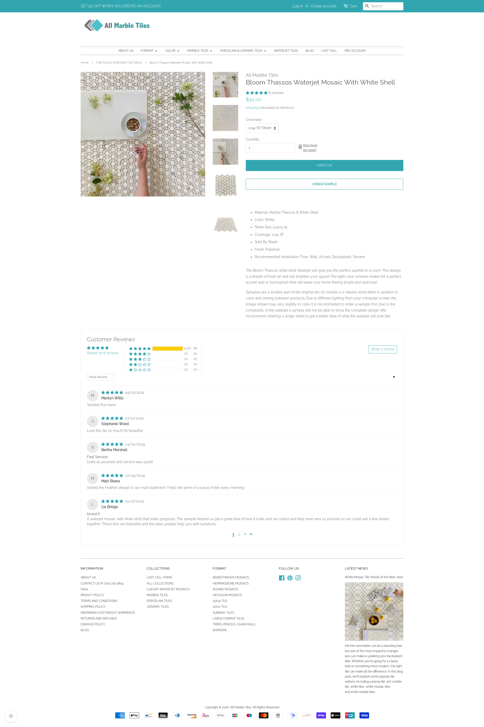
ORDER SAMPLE (324, 184)
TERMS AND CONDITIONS (99, 601)
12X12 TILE (220, 606)
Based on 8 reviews (103, 353)
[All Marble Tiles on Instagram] (298, 579)
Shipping (252, 107)
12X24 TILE (220, 601)
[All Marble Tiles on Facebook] (282, 579)
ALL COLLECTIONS (160, 583)
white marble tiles (363, 692)
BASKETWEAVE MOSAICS (231, 577)
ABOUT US (88, 577)
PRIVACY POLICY (92, 595)
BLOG (85, 630)
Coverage (254, 120)
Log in (298, 6)
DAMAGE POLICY (93, 624)
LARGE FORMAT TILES (228, 618)
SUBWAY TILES (223, 612)
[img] (112, 392)
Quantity (252, 139)
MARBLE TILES (157, 595)
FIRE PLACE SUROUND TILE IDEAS (119, 62)
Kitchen (350, 646)
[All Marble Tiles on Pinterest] (290, 579)
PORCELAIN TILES (159, 601)
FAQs (84, 589)
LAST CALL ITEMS (159, 577)
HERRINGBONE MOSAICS (231, 583)
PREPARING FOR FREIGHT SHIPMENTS (108, 612)
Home (84, 62)
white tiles (357, 686)
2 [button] (239, 534)
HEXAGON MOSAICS (227, 595)
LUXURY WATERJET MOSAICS (168, 589)
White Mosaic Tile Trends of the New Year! (374, 577)
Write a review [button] (382, 349)
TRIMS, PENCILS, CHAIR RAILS (234, 624)
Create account (323, 6)
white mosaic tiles (378, 686)
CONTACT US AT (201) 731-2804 (102, 583)
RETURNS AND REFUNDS (99, 618)
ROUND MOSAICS (225, 589)
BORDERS (220, 630)
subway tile (377, 681)
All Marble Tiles (240, 707)
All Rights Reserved (265, 707)
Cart (353, 6)
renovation (363, 646)
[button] (257, 93)
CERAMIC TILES (158, 606)
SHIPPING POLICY (93, 606)
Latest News (356, 568)
